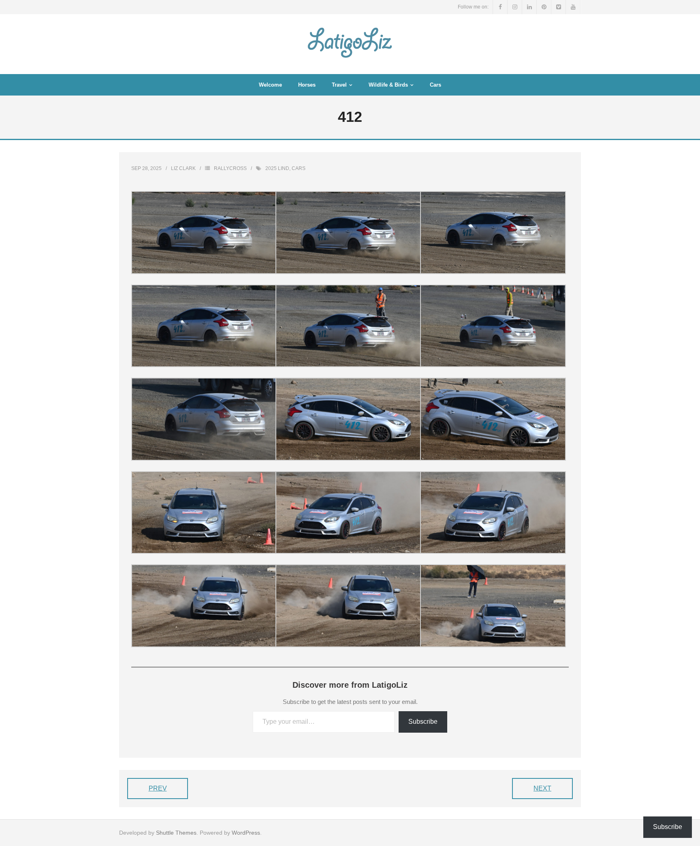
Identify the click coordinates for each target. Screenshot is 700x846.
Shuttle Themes (176, 832)
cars (298, 168)
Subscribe (423, 721)
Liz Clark (183, 168)
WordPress (246, 832)
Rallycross (230, 168)
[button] (203, 232)
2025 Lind (277, 168)
